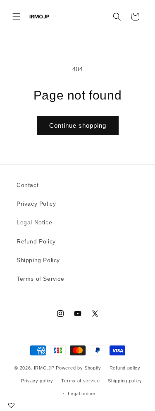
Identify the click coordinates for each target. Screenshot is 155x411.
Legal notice (81, 393)
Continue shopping (77, 125)
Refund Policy (36, 241)
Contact (27, 185)
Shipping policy (125, 380)
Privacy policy (37, 380)
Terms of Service (40, 278)
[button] (16, 16)
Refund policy (125, 367)
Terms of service (80, 380)
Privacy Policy (36, 203)
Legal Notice (34, 222)
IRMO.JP (44, 367)
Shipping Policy (38, 260)
